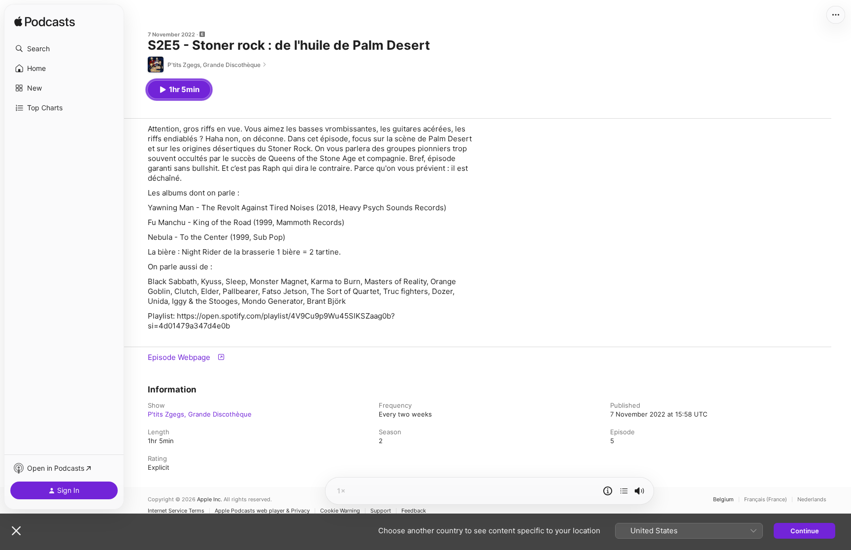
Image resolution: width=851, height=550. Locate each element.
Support (380, 511)
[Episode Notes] (608, 491)
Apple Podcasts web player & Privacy (262, 511)
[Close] (16, 530)
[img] (44, 22)
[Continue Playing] (624, 491)
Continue (804, 531)
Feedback (413, 511)
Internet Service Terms (176, 511)
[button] (64, 48)
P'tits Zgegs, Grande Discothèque (200, 414)
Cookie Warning (340, 511)
